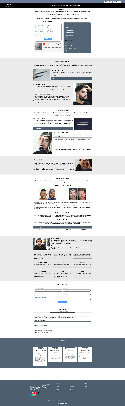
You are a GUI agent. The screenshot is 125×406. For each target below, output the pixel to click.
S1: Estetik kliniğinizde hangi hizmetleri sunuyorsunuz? (43, 314)
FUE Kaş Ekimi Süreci (69, 30)
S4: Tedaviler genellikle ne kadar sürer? (40, 325)
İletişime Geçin (48, 38)
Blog (66, 50)
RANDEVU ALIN (108, 1)
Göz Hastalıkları (72, 391)
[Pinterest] (36, 393)
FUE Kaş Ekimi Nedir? (69, 28)
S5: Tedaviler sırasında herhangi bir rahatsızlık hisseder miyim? (45, 327)
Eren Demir (56, 352)
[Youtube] (33, 393)
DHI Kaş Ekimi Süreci (69, 35)
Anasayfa (86, 383)
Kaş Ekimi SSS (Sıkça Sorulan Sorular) (71, 48)
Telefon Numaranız (39, 29)
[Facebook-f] (31, 393)
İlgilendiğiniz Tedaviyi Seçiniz (41, 297)
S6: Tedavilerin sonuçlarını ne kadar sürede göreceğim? (43, 330)
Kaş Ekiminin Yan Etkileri (69, 43)
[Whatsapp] (33, 395)
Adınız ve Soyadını (39, 25)
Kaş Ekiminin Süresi (68, 40)
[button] (62, 314)
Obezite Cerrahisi (58, 391)
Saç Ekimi (57, 383)
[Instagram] (35, 393)
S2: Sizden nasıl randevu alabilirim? (40, 320)
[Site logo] (7, 5)
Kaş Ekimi (67, 27)
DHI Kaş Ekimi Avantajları (69, 37)
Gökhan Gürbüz (41, 352)
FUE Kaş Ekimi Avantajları (69, 32)
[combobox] (37, 31)
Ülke (49, 29)
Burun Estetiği (72, 383)
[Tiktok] (38, 393)
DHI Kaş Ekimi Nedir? (69, 33)
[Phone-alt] (35, 395)
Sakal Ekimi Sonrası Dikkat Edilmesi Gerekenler (85, 350)
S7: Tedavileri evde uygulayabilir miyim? (41, 332)
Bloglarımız (86, 386)
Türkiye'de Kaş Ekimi (68, 47)
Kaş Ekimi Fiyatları (68, 45)
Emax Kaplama (58, 392)
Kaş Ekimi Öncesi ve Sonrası (70, 42)
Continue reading (40, 362)
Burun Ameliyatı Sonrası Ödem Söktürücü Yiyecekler (70, 350)
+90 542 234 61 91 (117, 1)
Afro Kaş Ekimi (67, 38)
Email (49, 25)
